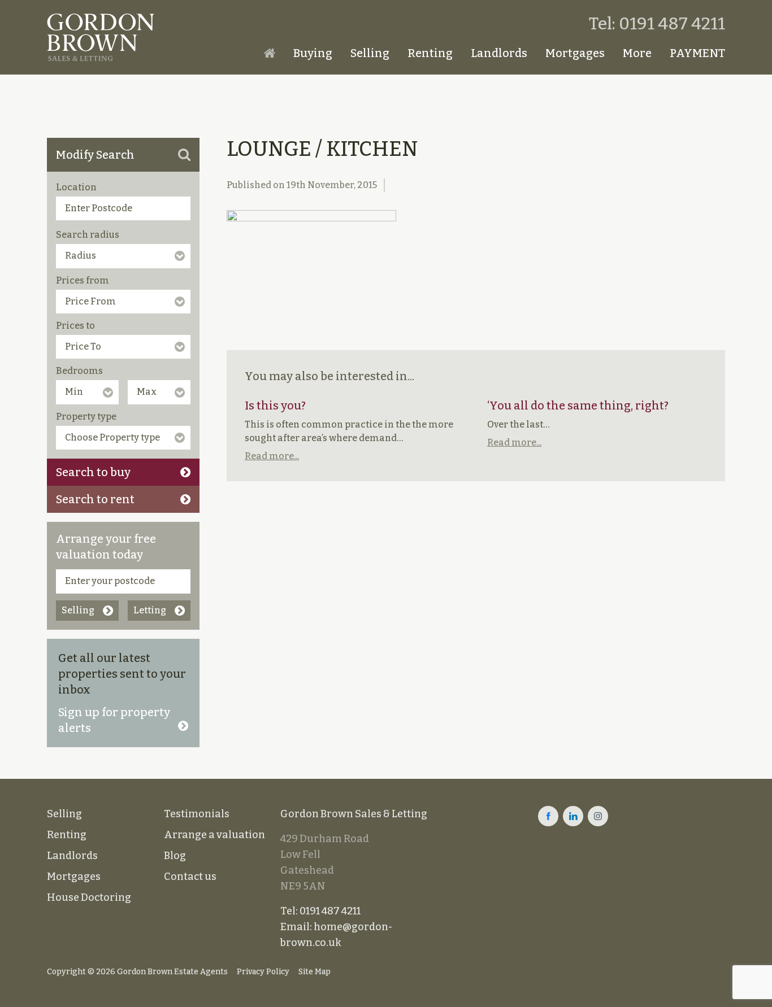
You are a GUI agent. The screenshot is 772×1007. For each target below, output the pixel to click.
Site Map (314, 972)
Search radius (87, 234)
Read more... (272, 456)
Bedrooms (79, 370)
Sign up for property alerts (114, 720)
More (637, 53)
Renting (430, 53)
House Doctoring (89, 897)
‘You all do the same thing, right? (578, 405)
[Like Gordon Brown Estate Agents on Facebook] (548, 816)
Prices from (82, 280)
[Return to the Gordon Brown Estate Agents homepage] (100, 37)
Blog (175, 855)
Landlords (499, 53)
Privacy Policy (263, 972)
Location (76, 187)
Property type (86, 416)
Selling (369, 53)
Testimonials (196, 814)
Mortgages (575, 53)
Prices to (75, 325)
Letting (149, 610)
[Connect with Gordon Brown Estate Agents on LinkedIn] (573, 816)
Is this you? (275, 405)
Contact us (190, 876)
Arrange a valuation (214, 835)
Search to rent (95, 499)
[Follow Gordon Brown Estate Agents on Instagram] (598, 816)
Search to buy (93, 472)
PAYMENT (697, 53)
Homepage (269, 53)
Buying (312, 53)
